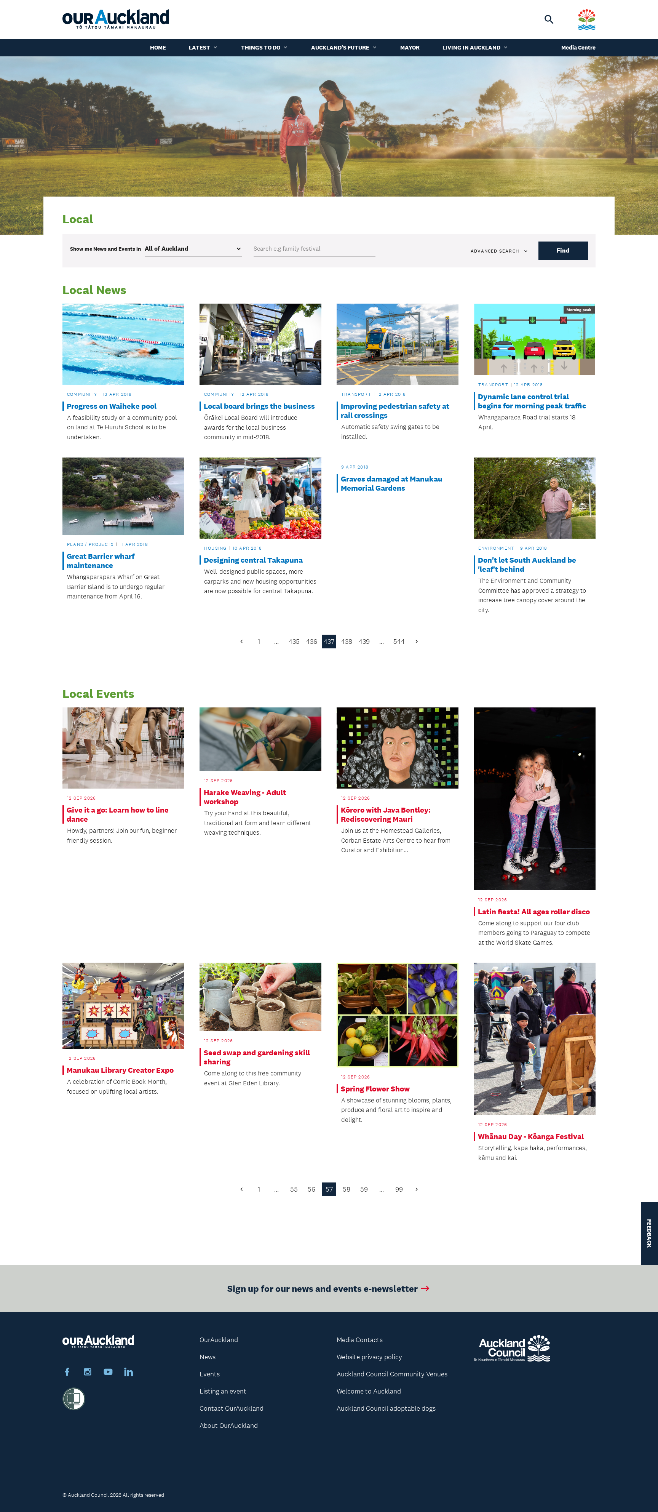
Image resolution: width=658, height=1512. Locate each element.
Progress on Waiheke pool (112, 406)
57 (329, 1189)
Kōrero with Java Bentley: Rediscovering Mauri (386, 814)
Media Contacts (360, 1340)
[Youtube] (108, 1373)
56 (311, 1189)
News (208, 1357)
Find (563, 250)
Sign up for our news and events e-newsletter (322, 1288)
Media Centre (578, 47)
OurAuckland (219, 1340)
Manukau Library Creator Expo (120, 1070)
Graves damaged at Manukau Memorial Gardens (391, 483)
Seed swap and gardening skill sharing (257, 1057)
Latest (199, 47)
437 (329, 641)
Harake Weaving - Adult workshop (245, 797)
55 (294, 1189)
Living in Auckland (471, 47)
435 (294, 641)
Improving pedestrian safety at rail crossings (395, 411)
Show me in (105, 248)
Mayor (410, 47)
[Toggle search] (549, 19)
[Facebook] (67, 1373)
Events (210, 1374)
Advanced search (495, 251)
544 (399, 641)
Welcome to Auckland (369, 1391)
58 (346, 1189)
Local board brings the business (259, 406)
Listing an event (223, 1391)
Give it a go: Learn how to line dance (118, 814)
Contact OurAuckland (232, 1408)
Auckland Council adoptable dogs (386, 1408)
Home (158, 47)
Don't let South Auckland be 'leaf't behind (527, 564)
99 (399, 1189)
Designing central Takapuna (253, 560)
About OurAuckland (229, 1425)
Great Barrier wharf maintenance (100, 561)
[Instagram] (87, 1373)
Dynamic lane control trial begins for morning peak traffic (532, 401)
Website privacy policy (369, 1357)
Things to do (260, 47)
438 (346, 641)
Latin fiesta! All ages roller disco (534, 911)
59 (364, 1189)
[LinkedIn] (128, 1373)
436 (311, 641)
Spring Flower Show (375, 1088)
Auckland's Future (340, 47)
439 (364, 641)
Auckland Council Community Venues (392, 1374)
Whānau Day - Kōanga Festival (531, 1136)
